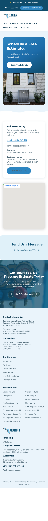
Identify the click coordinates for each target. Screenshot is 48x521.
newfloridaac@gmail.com (18, 146)
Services (14, 23)
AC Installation (8, 361)
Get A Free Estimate (19, 65)
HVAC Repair (8, 372)
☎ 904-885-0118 (11, 8)
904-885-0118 (17, 140)
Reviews (33, 23)
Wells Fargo (7, 442)
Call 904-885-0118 (19, 171)
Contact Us (24, 27)
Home (5, 23)
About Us (23, 23)
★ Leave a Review (31, 2)
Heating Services (9, 380)
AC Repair (7, 365)
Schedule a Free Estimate (31, 8)
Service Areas (9, 27)
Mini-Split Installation (11, 376)
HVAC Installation (9, 369)
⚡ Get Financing (16, 2)
